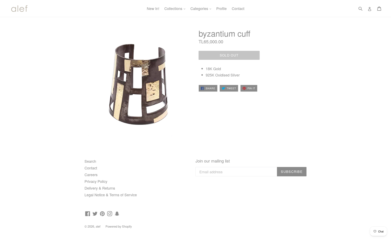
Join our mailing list (213, 160)
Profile (221, 8)
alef (98, 226)
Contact (238, 8)
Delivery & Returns (100, 188)
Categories (201, 8)
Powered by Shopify (118, 226)
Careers (91, 174)
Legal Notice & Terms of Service (111, 194)
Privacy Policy (96, 181)
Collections (175, 8)
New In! (153, 8)
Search (90, 161)
